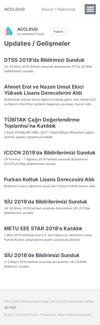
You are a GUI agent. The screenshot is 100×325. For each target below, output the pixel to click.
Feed (12, 307)
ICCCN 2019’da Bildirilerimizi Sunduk (50, 153)
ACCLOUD (14, 9)
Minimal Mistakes (79, 315)
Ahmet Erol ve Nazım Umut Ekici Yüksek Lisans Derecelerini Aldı (44, 90)
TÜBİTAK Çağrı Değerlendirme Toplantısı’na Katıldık (42, 123)
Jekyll (61, 315)
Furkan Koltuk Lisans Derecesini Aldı (49, 179)
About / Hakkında (58, 9)
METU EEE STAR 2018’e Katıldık (43, 228)
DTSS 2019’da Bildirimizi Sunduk (44, 60)
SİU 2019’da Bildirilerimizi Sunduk (45, 202)
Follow (58, 31)
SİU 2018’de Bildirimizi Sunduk (42, 255)
